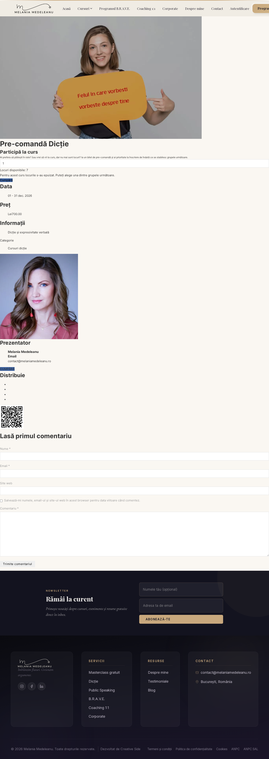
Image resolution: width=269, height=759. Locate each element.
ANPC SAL (251, 749)
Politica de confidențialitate (194, 749)
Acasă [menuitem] (66, 8)
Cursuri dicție (17, 248)
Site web (6, 483)
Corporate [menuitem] (170, 8)
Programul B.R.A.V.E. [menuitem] (114, 8)
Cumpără (6, 180)
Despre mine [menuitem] (194, 8)
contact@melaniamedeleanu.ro (29, 361)
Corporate (97, 716)
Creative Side (130, 749)
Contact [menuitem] (217, 8)
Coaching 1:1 (99, 708)
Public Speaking (102, 690)
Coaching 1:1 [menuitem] (146, 8)
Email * (5, 466)
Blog (151, 690)
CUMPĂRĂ (7, 369)
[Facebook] (32, 686)
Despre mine (158, 672)
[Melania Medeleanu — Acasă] (34, 8)
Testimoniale (158, 681)
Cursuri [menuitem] (83, 8)
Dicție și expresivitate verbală (28, 232)
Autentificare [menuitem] (239, 8)
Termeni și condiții (159, 749)
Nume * (5, 449)
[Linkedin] (41, 686)
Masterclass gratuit (104, 672)
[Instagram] (22, 686)
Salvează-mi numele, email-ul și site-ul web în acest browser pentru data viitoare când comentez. (72, 500)
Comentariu (9, 508)
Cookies (221, 749)
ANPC (235, 749)
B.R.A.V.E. (97, 699)
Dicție (93, 681)
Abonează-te (158, 619)
